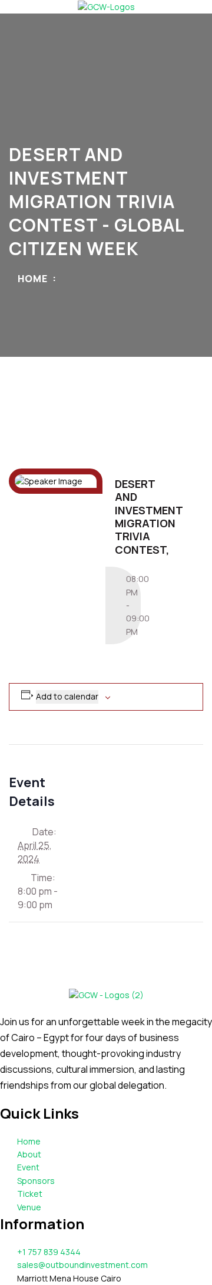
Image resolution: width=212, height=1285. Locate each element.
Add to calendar (67, 696)
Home (33, 278)
